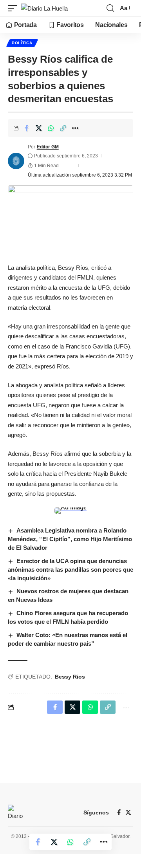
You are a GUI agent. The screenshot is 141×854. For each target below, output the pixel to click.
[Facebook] (119, 812)
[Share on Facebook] (26, 128)
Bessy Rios (70, 676)
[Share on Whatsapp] (50, 128)
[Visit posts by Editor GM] (16, 161)
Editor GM (48, 147)
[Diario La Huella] (44, 8)
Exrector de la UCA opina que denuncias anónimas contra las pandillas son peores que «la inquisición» (70, 569)
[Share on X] (38, 128)
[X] (128, 812)
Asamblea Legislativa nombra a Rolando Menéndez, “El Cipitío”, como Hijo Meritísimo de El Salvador (70, 539)
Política (22, 43)
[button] (14, 8)
